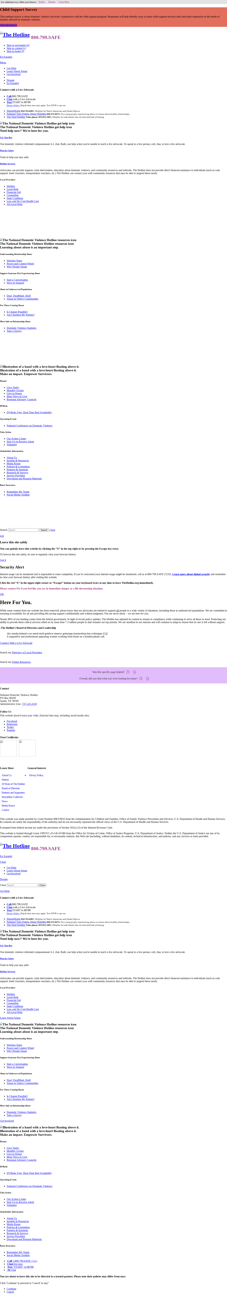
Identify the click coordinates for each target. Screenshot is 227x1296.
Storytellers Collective (12, 797)
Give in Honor (14, 393)
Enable (42, 1)
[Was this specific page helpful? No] (134, 672)
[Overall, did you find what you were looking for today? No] (147, 678)
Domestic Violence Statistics (21, 328)
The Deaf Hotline (16, 116)
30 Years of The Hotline (13, 784)
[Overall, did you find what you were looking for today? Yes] (140, 678)
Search (3, 529)
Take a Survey (14, 331)
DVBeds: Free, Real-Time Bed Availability (29, 412)
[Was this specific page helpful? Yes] (127, 672)
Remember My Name (18, 491)
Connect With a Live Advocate (16, 643)
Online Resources (21, 662)
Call (9, 96)
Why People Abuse (17, 266)
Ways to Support (15, 282)
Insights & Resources (18, 460)
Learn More (64, 1)
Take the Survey (8, 25)
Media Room (13, 463)
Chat (10, 99)
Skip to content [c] (16, 48)
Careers (5, 810)
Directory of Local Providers (27, 652)
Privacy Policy (36, 775)
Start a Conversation (17, 279)
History (5, 779)
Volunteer (12, 444)
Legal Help (12, 189)
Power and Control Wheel (20, 263)
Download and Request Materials (24, 478)
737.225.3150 (29, 704)
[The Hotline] (15, 35)
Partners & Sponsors (17, 469)
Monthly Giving (15, 390)
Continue (11, 1288)
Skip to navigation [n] (18, 45)
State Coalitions (15, 198)
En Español (6, 56)
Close (3, 885)
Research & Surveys (17, 472)
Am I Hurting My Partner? (21, 314)
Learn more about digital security (191, 574)
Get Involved (13, 74)
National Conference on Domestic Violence (29, 425)
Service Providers (16, 475)
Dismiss (51, 1)
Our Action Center (16, 438)
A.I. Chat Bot (6, 137)
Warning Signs (14, 260)
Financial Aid (14, 192)
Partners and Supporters (13, 792)
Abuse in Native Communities (22, 298)
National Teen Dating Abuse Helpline (27, 113)
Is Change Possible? (17, 311)
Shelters (11, 186)
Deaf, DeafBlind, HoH (19, 295)
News (4, 801)
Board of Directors (11, 788)
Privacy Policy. (14, 105)
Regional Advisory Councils (21, 399)
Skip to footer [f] (15, 51)
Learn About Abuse (17, 71)
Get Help (11, 68)
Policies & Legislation (18, 466)
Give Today (13, 387)
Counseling (13, 195)
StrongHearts (14, 110)
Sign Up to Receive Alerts (20, 441)
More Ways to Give (17, 396)
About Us (12, 457)
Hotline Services (7, 163)
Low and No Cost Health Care (23, 201)
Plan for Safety (7, 150)
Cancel (10, 1291)
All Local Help (14, 204)
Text (9, 102)
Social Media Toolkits (18, 494)
